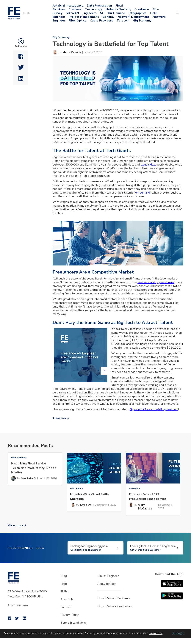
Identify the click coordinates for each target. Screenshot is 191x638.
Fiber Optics (77, 20)
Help (63, 584)
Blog (63, 576)
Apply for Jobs (106, 584)
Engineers (89, 13)
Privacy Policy (69, 615)
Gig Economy (142, 20)
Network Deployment (133, 17)
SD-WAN (72, 13)
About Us (66, 599)
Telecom (123, 20)
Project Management (84, 17)
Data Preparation (99, 6)
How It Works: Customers (114, 606)
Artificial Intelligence (68, 6)
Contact (65, 607)
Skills (64, 591)
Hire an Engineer (108, 576)
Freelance (142, 9)
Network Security (118, 9)
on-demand (142, 193)
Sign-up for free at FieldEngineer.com (154, 409)
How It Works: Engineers (113, 598)
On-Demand (116, 13)
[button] (177, 13)
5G (102, 13)
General (108, 17)
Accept (178, 633)
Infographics (137, 13)
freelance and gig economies (155, 282)
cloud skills (147, 165)
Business (75, 9)
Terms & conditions (73, 623)
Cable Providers (101, 20)
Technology (93, 9)
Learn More (155, 633)
